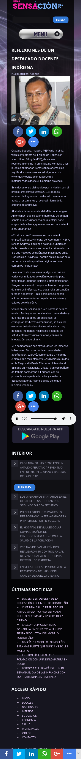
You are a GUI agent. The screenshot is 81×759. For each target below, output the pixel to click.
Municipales (30, 729)
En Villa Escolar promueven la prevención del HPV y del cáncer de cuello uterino (43, 571)
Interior (27, 711)
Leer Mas (24, 487)
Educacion (29, 716)
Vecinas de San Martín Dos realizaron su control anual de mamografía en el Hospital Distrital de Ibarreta (42, 554)
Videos (26, 733)
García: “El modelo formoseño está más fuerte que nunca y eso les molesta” (42, 646)
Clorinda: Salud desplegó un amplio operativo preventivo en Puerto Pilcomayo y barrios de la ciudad (43, 470)
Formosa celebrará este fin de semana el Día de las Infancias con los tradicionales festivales (41, 672)
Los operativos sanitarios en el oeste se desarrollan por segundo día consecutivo (43, 501)
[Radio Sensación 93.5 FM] (40, 5)
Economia (29, 720)
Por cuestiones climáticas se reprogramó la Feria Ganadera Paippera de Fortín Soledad (43, 516)
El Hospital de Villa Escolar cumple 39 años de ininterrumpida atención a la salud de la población (41, 534)
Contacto (29, 737)
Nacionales (30, 707)
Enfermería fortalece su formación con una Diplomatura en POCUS (42, 659)
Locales (27, 703)
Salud (26, 724)
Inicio (26, 698)
